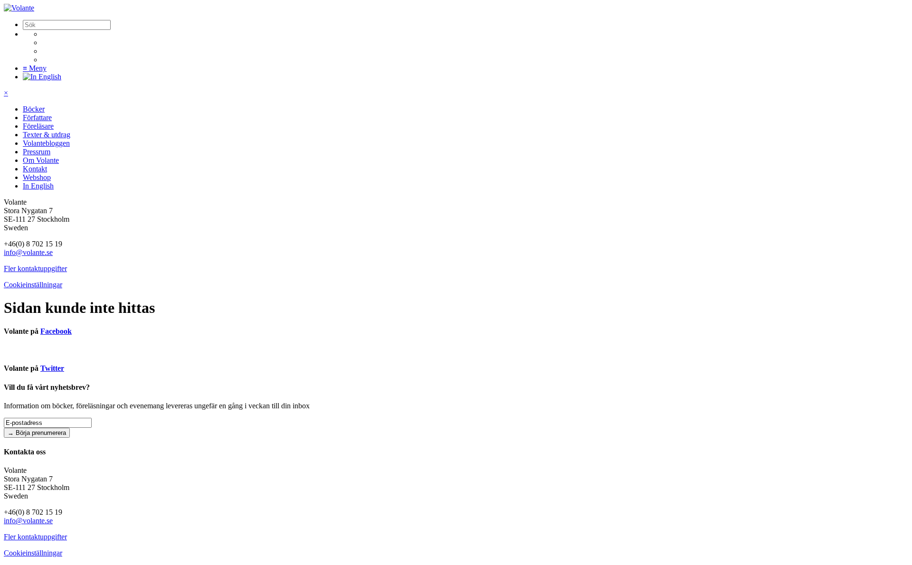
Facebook (56, 331)
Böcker (34, 109)
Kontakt (35, 169)
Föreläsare (38, 126)
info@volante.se (28, 252)
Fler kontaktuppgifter (35, 268)
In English (38, 186)
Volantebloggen (46, 143)
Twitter (52, 368)
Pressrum (36, 152)
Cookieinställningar (33, 285)
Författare (37, 117)
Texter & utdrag (46, 135)
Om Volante (41, 160)
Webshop (37, 177)
